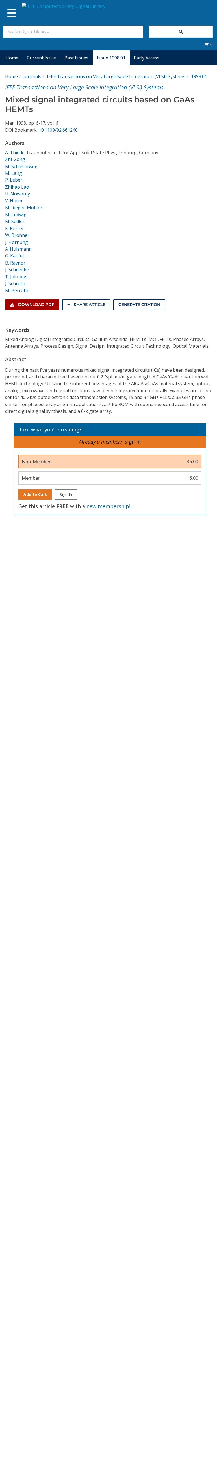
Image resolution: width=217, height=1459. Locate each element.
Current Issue (41, 58)
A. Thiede (15, 152)
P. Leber (13, 180)
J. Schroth (15, 283)
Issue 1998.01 (111, 58)
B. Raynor (15, 263)
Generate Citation (139, 304)
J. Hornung (16, 242)
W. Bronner (17, 235)
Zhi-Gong (15, 159)
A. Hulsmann (18, 249)
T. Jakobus (16, 277)
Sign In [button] (132, 441)
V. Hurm (13, 201)
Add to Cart (35, 494)
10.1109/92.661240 (58, 130)
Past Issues (76, 58)
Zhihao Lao (17, 187)
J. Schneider (17, 269)
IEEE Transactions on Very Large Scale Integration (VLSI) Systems (116, 76)
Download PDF (35, 304)
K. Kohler (14, 228)
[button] (208, 44)
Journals (32, 76)
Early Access (146, 58)
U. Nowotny (17, 194)
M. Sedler (15, 221)
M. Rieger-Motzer (23, 207)
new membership (107, 506)
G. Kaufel (14, 256)
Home (12, 58)
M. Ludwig (16, 214)
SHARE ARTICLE (89, 304)
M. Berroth (16, 290)
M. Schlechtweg (21, 166)
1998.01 (199, 76)
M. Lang (13, 173)
